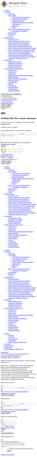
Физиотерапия (13, 87)
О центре (8, 12)
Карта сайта (4, 352)
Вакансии (15, 26)
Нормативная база (18, 21)
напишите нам (5, 124)
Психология (12, 74)
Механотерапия (13, 80)
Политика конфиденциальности (11, 355)
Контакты (11, 34)
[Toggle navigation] (28, 7)
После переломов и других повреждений (21, 50)
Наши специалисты (14, 67)
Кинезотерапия (13, 77)
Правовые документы (15, 63)
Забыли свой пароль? (8, 454)
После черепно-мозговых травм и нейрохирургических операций (19, 42)
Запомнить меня (8, 426)
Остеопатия (12, 85)
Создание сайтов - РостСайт (10, 357)
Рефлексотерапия (14, 91)
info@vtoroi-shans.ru (7, 103)
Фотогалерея (12, 33)
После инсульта (13, 39)
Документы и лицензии (20, 19)
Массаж (10, 84)
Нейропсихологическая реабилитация (20, 75)
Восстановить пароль (8, 427)
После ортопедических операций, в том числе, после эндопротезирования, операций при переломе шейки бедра (21, 53)
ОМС (14, 27)
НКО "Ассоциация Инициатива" (19, 29)
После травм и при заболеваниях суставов (22, 48)
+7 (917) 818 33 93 (6, 101)
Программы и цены (14, 62)
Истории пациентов (14, 65)
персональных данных (8, 144)
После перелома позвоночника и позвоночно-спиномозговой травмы (20, 45)
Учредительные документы (21, 17)
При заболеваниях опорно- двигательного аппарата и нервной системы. (22, 57)
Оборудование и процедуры (14, 68)
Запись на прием (6, 104)
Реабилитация (9, 38)
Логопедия (11, 72)
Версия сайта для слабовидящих (11, 94)
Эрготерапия (12, 82)
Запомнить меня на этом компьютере (20, 449)
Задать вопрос (6, 106)
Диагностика (12, 70)
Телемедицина (13, 89)
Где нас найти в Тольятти (9, 99)
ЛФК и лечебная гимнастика (17, 79)
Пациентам (8, 60)
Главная (7, 10)
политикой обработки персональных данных (14, 392)
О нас (10, 36)
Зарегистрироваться (7, 433)
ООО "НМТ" (12, 15)
